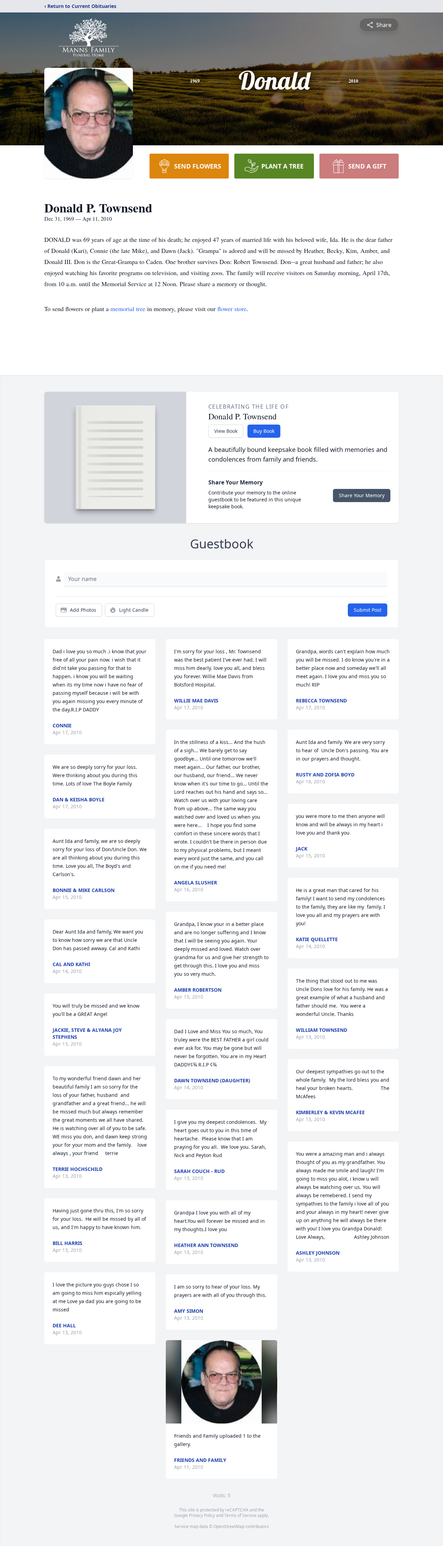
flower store (231, 308)
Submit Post (367, 610)
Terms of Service (240, 1515)
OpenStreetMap (229, 1526)
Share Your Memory (362, 495)
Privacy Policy (202, 1515)
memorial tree (127, 308)
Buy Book (263, 431)
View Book (225, 431)
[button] (221, 1382)
